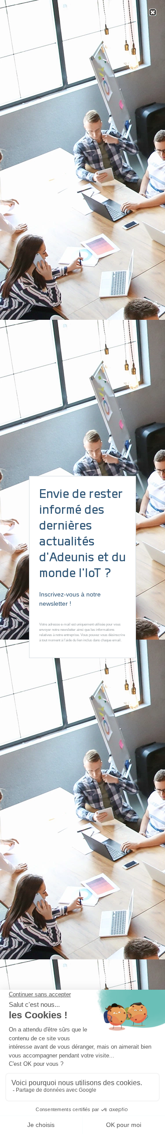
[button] (152, 12)
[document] (82, 567)
